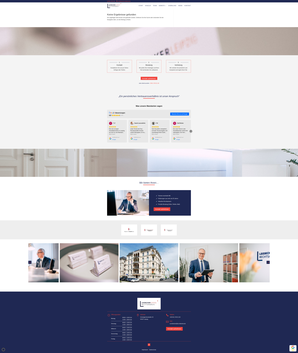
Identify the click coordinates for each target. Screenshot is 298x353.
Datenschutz (152, 349)
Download (172, 5)
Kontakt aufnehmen (149, 78)
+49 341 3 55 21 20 (175, 317)
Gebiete (162, 5)
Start (141, 5)
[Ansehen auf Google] (110, 123)
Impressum (145, 349)
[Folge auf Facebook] (149, 344)
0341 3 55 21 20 (111, 1)
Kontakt (187, 5)
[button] (107, 131)
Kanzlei (148, 5)
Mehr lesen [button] (112, 134)
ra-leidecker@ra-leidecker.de (178, 323)
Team (155, 5)
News (180, 5)
